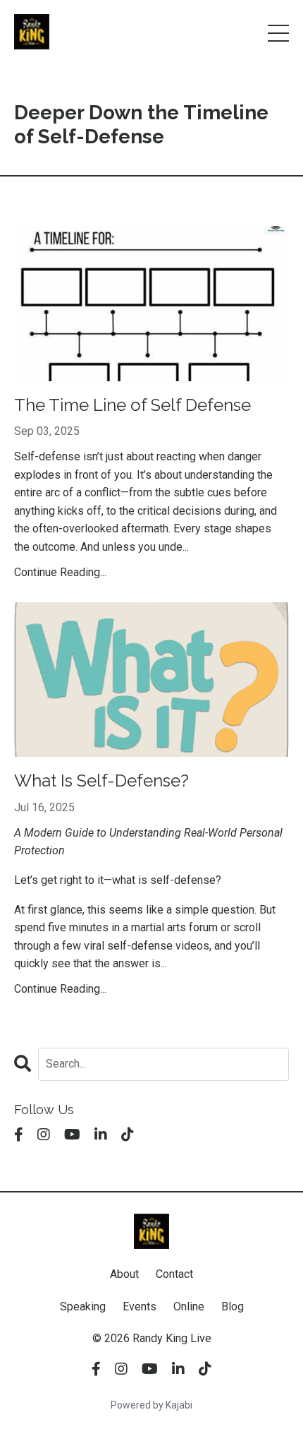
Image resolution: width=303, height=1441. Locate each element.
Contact (174, 1274)
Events (139, 1306)
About (124, 1274)
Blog (232, 1306)
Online (188, 1306)
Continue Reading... (60, 572)
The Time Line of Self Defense (132, 405)
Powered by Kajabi (151, 1405)
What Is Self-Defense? (101, 781)
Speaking (83, 1306)
